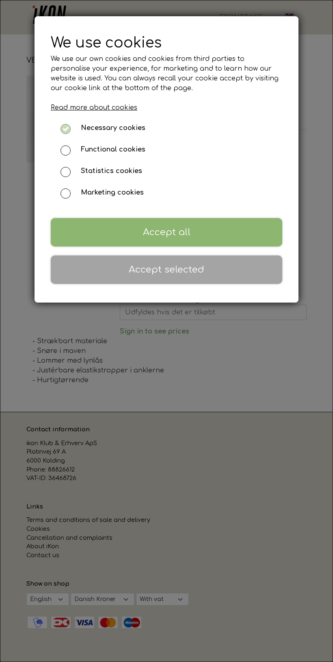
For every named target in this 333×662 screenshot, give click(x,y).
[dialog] (166, 331)
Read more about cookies (94, 107)
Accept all (166, 232)
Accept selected (166, 269)
